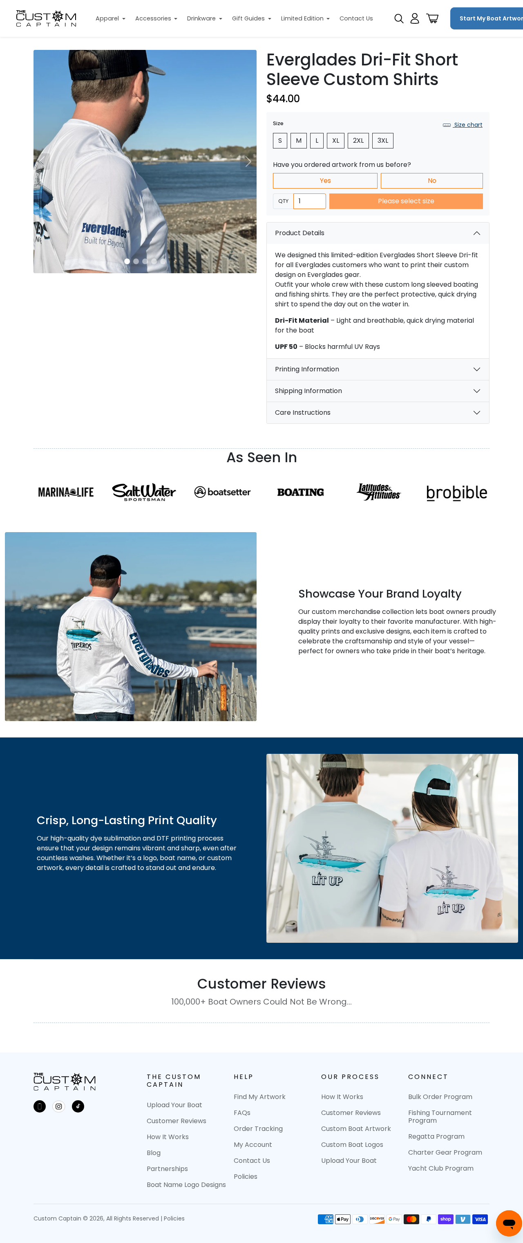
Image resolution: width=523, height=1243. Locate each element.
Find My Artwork (260, 1096)
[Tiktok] (78, 1106)
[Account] (414, 18)
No (432, 180)
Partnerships (167, 1168)
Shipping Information (308, 391)
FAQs (242, 1112)
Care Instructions (303, 412)
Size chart (468, 125)
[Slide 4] (154, 261)
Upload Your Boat (174, 1105)
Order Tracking (258, 1128)
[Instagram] (58, 1106)
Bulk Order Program (440, 1096)
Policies (245, 1176)
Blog (154, 1153)
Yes (325, 180)
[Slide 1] (127, 261)
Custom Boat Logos (352, 1144)
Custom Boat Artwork (356, 1128)
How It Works (168, 1137)
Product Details (299, 233)
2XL (358, 140)
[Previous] (42, 161)
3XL (383, 140)
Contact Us (252, 1160)
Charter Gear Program (445, 1152)
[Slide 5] (163, 261)
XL (335, 140)
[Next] (248, 161)
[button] (110, 18)
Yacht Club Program (441, 1168)
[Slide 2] (136, 261)
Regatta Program (436, 1136)
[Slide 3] (145, 261)
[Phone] (40, 1106)
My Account (253, 1144)
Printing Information (307, 369)
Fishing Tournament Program (440, 1116)
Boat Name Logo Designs (186, 1184)
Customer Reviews (176, 1121)
